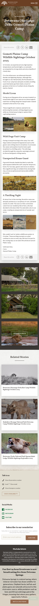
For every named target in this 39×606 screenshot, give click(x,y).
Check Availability (11, 494)
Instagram (9, 513)
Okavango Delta (19, 333)
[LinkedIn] (26, 47)
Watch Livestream (19, 601)
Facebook (9, 509)
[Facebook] (18, 47)
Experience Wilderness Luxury (20, 306)
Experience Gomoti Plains (19, 279)
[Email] (31, 47)
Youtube (8, 517)
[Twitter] (22, 47)
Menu (33, 3)
